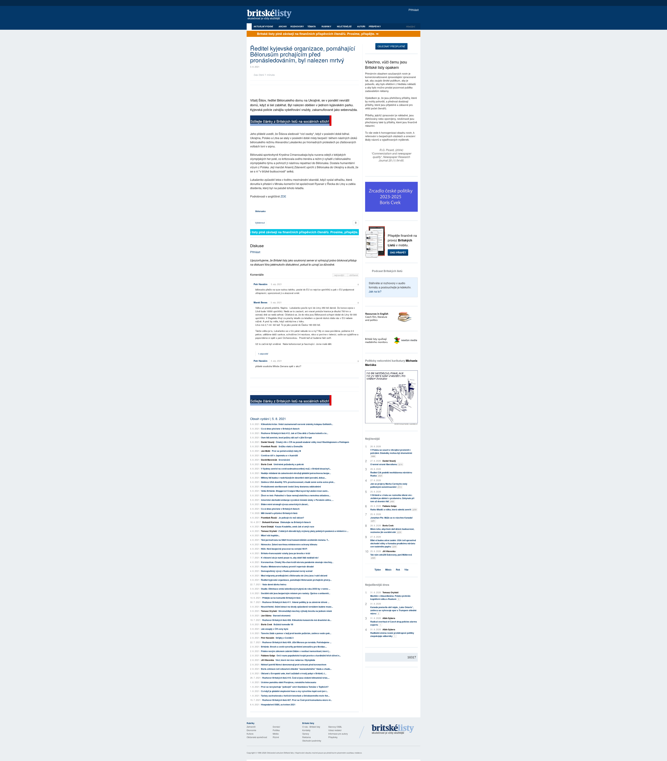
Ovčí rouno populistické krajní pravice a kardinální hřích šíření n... (309, 655)
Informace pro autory (338, 733)
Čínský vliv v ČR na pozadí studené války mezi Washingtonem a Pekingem (312, 442)
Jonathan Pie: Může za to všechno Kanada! (391, 519)
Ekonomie (251, 730)
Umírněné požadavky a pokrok (289, 464)
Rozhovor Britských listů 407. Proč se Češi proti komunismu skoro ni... (297, 700)
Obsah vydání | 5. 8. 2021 (268, 418)
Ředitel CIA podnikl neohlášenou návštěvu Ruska (391, 474)
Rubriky (327, 26)
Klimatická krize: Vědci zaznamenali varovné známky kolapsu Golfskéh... (297, 424)
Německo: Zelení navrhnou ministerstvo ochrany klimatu (289, 544)
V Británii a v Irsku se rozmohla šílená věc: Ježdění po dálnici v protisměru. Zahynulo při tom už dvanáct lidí (392, 498)
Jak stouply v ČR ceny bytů (274, 628)
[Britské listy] (290, 121)
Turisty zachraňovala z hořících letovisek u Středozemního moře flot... (295, 695)
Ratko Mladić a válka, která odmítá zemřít (393, 509)
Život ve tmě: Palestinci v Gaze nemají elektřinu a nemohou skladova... (295, 495)
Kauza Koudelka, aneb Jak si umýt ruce (294, 526)
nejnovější (339, 275)
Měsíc (388, 569)
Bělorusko (260, 211)
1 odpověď (263, 353)
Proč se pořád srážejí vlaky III (286, 450)
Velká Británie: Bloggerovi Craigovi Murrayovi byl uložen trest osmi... (295, 490)
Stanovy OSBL (335, 726)
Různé (276, 737)
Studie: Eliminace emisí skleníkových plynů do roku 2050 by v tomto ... (295, 588)
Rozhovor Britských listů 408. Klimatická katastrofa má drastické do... (296, 620)
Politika (276, 730)
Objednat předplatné (391, 46)
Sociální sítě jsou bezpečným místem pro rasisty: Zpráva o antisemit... (295, 593)
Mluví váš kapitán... (270, 535)
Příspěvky (375, 26)
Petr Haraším (260, 284)
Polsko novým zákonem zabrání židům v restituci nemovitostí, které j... (295, 651)
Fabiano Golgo (268, 655)
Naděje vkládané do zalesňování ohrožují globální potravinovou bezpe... (296, 473)
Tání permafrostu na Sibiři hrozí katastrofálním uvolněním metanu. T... (295, 539)
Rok (398, 569)
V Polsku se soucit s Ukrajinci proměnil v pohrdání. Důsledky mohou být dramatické (391, 453)
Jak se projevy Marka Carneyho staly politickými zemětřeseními (388, 485)
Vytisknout (259, 222)
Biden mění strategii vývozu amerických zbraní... (285, 504)
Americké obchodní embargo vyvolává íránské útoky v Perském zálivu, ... (297, 499)
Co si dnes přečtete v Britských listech (280, 428)
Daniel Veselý (267, 442)
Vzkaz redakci (334, 730)
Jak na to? (375, 291)
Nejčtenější (372, 439)
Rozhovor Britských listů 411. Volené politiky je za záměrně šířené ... (295, 602)
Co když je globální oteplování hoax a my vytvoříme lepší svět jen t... (294, 691)
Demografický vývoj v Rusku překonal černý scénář (287, 571)
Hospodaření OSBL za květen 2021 (278, 704)
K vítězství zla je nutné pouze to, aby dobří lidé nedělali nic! (290, 557)
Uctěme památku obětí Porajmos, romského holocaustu (288, 682)
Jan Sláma (266, 615)
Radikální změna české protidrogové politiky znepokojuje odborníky (392, 634)
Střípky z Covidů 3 (285, 637)
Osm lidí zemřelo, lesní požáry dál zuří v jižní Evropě (286, 437)
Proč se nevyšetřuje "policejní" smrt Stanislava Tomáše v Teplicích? (294, 686)
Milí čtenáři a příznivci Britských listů (279, 513)
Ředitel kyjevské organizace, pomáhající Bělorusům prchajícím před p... (296, 579)
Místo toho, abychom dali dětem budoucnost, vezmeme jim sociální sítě (392, 530)
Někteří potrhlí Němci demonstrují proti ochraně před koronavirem (293, 664)
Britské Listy (393, 729)
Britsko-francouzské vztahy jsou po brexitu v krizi (285, 553)
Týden (377, 569)
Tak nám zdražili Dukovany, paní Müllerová (391, 556)
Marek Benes (260, 302)
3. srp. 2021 (276, 284)
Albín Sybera (388, 618)
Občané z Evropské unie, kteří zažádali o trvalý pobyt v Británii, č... (293, 673)
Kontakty (306, 730)
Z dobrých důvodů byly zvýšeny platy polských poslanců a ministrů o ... (313, 531)
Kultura (250, 733)
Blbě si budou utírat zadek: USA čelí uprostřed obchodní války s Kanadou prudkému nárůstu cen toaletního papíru (393, 543)
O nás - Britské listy (311, 726)
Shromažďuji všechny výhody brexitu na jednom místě (305, 611)
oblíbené (353, 275)
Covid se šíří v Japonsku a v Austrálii (279, 455)
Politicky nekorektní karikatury (391, 363)
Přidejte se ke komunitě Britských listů (281, 597)
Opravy (305, 733)
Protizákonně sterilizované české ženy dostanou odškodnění (291, 486)
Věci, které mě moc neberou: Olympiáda (295, 660)
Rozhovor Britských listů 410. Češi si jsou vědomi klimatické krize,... (296, 677)
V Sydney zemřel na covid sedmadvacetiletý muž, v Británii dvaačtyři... (296, 468)
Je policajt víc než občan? (291, 517)
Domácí (276, 726)
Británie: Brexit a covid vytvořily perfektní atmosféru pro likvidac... (294, 646)
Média (276, 733)
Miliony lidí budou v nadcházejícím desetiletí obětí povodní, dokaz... (293, 477)
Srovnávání (284, 459)
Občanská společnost (257, 737)
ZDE (283, 196)
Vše (406, 569)
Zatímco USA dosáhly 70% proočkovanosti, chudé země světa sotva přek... (298, 482)
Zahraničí (251, 726)
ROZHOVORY (297, 26)
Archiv (283, 26)
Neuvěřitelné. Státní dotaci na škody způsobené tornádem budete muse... (297, 606)
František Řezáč (269, 446)
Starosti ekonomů (281, 615)
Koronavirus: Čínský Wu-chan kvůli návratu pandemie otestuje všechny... (297, 562)
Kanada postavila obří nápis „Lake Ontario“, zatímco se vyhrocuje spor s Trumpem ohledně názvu (393, 610)
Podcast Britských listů (387, 271)
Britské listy (271, 14)
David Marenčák (269, 459)
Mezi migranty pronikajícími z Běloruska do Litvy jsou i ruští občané (294, 575)
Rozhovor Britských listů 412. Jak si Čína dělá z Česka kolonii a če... (294, 433)
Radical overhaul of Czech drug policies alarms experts (393, 623)
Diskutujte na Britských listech (295, 522)
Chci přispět (398, 252)
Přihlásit (413, 10)
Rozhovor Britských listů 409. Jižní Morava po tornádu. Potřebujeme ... (296, 642)
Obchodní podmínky (311, 740)
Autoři (361, 26)
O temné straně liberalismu (386, 464)
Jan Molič (265, 450)
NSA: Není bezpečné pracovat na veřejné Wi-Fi (284, 548)
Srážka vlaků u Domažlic (291, 446)
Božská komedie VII (283, 624)
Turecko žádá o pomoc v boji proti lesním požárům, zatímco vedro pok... (296, 633)
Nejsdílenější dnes (377, 585)
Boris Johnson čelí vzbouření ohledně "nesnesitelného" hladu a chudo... (296, 668)
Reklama (306, 737)
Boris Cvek (266, 464)
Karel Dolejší (267, 526)
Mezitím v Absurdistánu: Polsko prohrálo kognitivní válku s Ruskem (390, 597)
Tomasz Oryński (269, 531)
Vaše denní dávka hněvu (274, 584)
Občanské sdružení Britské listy (280, 752)
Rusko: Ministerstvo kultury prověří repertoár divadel (287, 566)
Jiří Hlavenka (267, 660)
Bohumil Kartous (270, 522)
